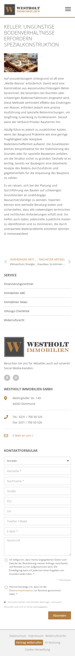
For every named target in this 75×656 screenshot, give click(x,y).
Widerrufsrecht (55, 636)
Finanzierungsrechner (19, 284)
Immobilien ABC (14, 293)
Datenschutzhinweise (21, 590)
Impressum (35, 636)
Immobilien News (15, 302)
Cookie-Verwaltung (37, 649)
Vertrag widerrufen (29, 642)
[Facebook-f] (7, 378)
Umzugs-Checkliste (16, 311)
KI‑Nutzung (52, 642)
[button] (68, 9)
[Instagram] (16, 378)
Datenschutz (17, 636)
